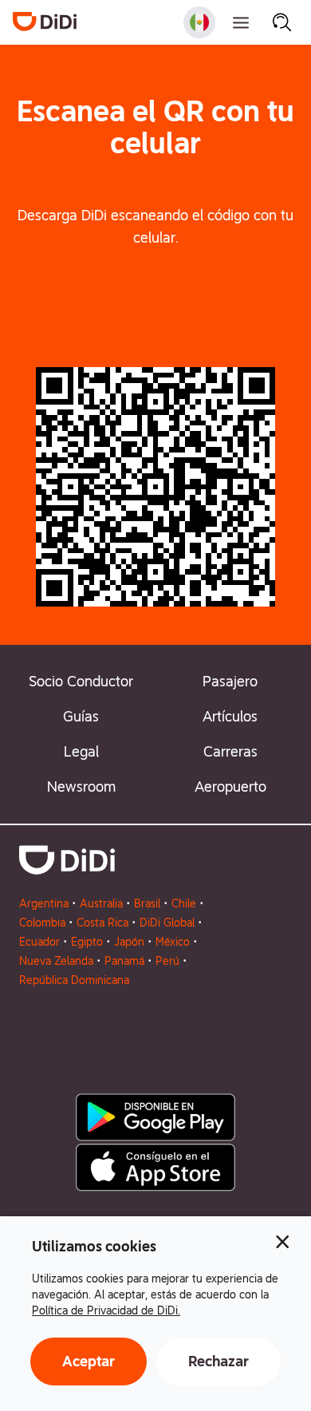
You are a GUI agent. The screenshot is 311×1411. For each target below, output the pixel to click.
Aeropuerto (230, 786)
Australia (101, 903)
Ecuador (39, 941)
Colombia (42, 922)
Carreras (230, 751)
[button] (155, 308)
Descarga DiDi (155, 307)
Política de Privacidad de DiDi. (106, 1310)
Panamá (124, 961)
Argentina (44, 903)
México (173, 941)
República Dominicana (74, 980)
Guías (81, 716)
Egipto (87, 941)
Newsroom (81, 786)
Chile (183, 903)
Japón (129, 941)
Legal (81, 751)
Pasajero (230, 681)
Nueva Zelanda (56, 961)
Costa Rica (102, 922)
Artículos (230, 716)
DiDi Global (167, 922)
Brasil (147, 903)
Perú (167, 961)
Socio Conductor (81, 681)
